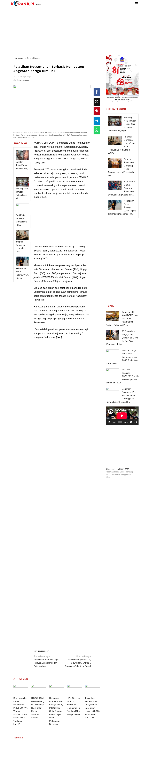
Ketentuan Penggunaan (121, 474)
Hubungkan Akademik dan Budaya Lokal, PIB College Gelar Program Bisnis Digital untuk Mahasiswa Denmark (56, 711)
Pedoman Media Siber (115, 472)
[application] (122, 415)
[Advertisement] (74, 30)
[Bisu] (131, 422)
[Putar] (109, 422)
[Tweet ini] (97, 102)
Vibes (108, 477)
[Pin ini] (97, 111)
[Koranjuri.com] (25, 3)
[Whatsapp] (97, 130)
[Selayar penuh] (135, 422)
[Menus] (136, 4)
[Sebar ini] (97, 92)
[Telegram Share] (97, 121)
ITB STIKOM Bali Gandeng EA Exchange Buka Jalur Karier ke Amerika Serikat (37, 708)
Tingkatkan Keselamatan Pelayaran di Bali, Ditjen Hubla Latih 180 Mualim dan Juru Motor (92, 708)
